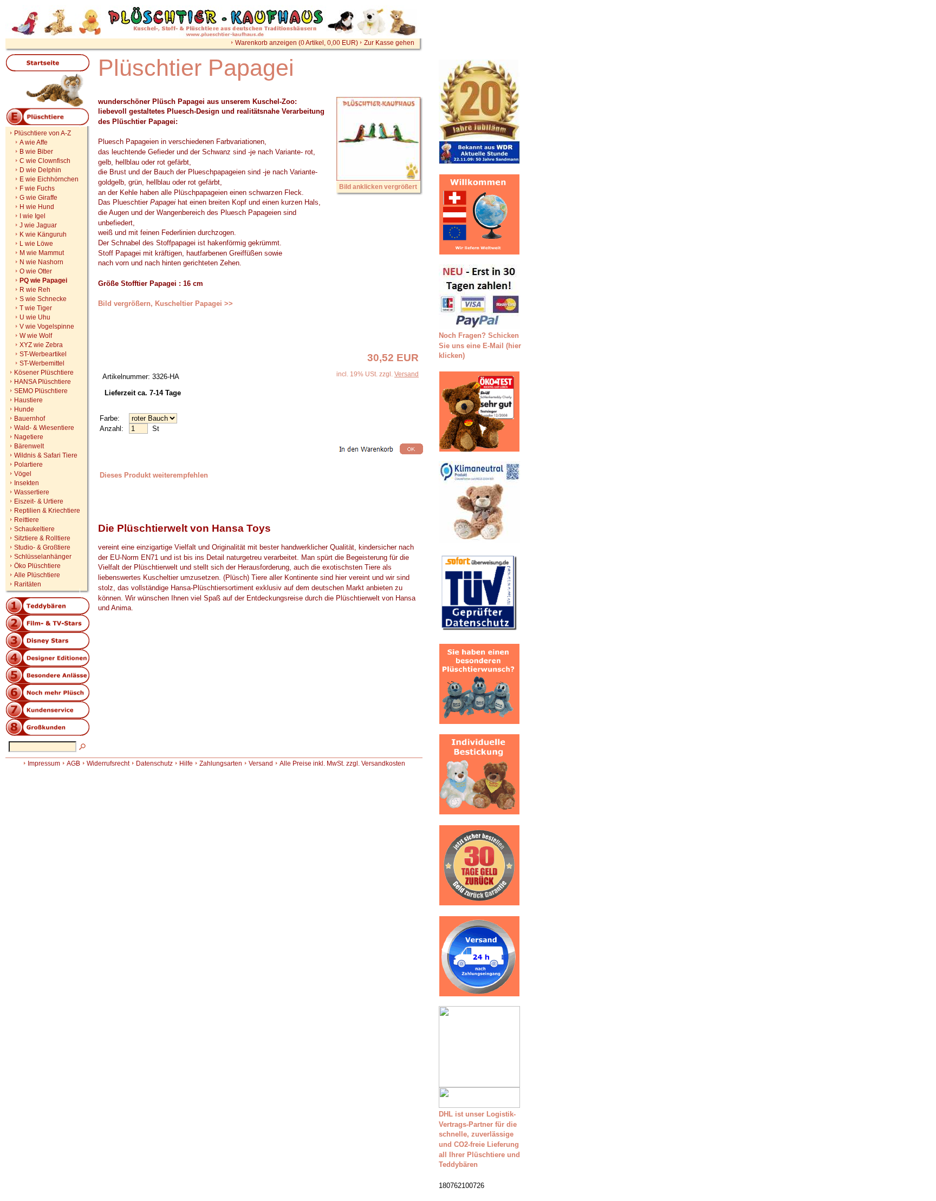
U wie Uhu (35, 317)
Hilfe (186, 763)
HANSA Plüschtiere (42, 382)
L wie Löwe (36, 243)
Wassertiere (31, 492)
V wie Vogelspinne (47, 326)
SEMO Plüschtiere (41, 391)
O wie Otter (36, 271)
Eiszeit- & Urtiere (38, 501)
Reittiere (26, 520)
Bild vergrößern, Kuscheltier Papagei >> (165, 303)
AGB (73, 763)
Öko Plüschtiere (37, 566)
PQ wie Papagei (43, 280)
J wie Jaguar (38, 225)
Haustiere (28, 400)
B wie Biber (36, 151)
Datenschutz (154, 763)
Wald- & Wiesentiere (44, 428)
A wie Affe (34, 142)
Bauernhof (29, 418)
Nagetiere (28, 437)
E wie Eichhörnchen (49, 179)
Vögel (22, 474)
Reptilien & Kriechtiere (47, 510)
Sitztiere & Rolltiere (42, 538)
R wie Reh (35, 289)
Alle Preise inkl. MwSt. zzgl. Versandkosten (342, 763)
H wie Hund (37, 207)
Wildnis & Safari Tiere (45, 455)
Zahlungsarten (220, 763)
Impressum (44, 763)
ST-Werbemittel (42, 363)
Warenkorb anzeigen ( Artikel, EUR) (296, 43)
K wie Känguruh (43, 234)
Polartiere (28, 464)
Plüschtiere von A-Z (42, 133)
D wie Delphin (40, 170)
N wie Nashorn (41, 262)
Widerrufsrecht (108, 763)
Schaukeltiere (34, 529)
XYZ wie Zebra (41, 345)
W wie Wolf (36, 336)
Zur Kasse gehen (389, 43)
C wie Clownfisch (45, 161)
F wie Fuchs (37, 188)
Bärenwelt (29, 446)
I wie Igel (33, 216)
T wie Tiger (36, 308)
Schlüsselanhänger (43, 556)
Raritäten (27, 584)
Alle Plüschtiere (37, 575)
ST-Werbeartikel (43, 354)
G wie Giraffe (38, 197)
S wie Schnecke (43, 299)
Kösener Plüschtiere (44, 372)
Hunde (24, 409)
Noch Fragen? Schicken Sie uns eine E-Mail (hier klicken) (480, 345)
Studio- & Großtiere (42, 547)
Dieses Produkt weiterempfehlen (154, 475)
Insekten (26, 483)
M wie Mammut (42, 253)
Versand (406, 374)
